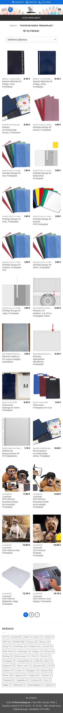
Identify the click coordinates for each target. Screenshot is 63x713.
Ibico (48, 661)
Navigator (33, 671)
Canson (32, 642)
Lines (20, 671)
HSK (38, 661)
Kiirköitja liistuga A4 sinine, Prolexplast (42, 266)
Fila (35, 656)
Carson (45, 642)
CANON (18, 642)
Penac (8, 675)
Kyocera (39, 666)
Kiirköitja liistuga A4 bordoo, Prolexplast (42, 128)
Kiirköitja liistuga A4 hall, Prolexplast (11, 174)
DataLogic (24, 651)
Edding (7, 656)
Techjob (47, 675)
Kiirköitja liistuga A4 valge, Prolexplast (11, 311)
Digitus (37, 651)
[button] (4, 9)
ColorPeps (20, 646)
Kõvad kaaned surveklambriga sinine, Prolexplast (41, 453)
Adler (28, 637)
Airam (49, 637)
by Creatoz (31, 697)
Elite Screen (22, 656)
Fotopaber (9, 661)
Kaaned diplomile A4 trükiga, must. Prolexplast (11, 84)
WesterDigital (35, 685)
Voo (47, 680)
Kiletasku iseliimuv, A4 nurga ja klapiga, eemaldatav (11, 359)
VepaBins (22, 680)
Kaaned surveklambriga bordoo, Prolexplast (11, 130)
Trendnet (8, 680)
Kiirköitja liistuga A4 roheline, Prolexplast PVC (11, 267)
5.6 (6, 637)
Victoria (36, 680)
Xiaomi (50, 685)
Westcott (19, 685)
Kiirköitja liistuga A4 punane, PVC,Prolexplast (42, 221)
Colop (7, 646)
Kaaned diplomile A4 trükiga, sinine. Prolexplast (42, 84)
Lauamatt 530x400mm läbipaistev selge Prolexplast (10, 600)
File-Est (46, 656)
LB (51, 666)
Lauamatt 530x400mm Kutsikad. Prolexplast (39, 551)
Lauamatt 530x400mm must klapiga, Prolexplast (42, 598)
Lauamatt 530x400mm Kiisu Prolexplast (11, 550)
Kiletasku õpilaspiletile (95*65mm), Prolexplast (38, 360)
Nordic (47, 671)
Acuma (16, 637)
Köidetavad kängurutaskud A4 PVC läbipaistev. (10, 453)
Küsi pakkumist (31, 18)
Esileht (13, 25)
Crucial (47, 646)
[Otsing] (10, 9)
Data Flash (9, 651)
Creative (35, 646)
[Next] (37, 614)
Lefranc (8, 671)
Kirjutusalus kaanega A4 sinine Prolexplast (10, 407)
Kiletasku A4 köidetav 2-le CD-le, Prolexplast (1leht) (42, 313)
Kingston (9, 666)
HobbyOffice (25, 661)
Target (34, 675)
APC (6, 642)
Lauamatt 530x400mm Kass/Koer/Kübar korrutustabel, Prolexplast (10, 501)
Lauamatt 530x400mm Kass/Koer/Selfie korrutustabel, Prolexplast (40, 501)
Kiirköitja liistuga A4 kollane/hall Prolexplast (42, 175)
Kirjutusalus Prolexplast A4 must (42, 406)
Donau (49, 651)
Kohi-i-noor (24, 666)
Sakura (21, 675)
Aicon (38, 637)
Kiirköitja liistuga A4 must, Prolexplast (11, 220)
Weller (7, 685)
